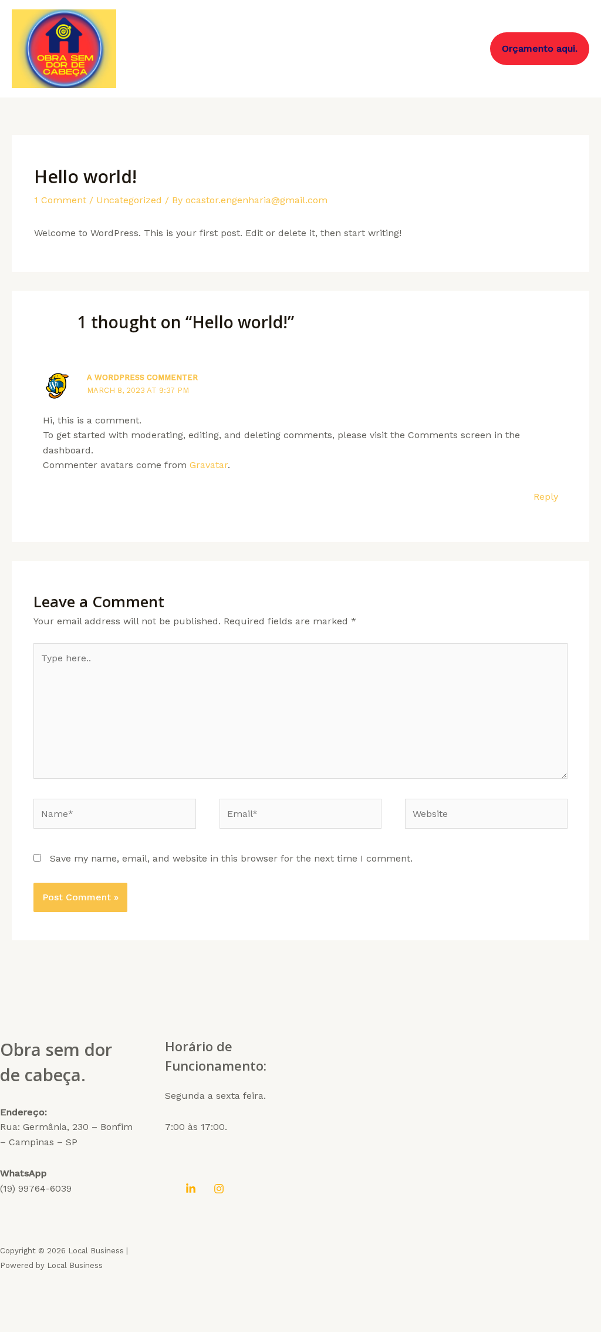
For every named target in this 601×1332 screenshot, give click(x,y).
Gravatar (209, 464)
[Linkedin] (190, 1188)
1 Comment (60, 200)
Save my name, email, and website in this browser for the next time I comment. (231, 858)
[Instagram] (219, 1188)
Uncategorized (129, 200)
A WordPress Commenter (142, 377)
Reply (546, 496)
